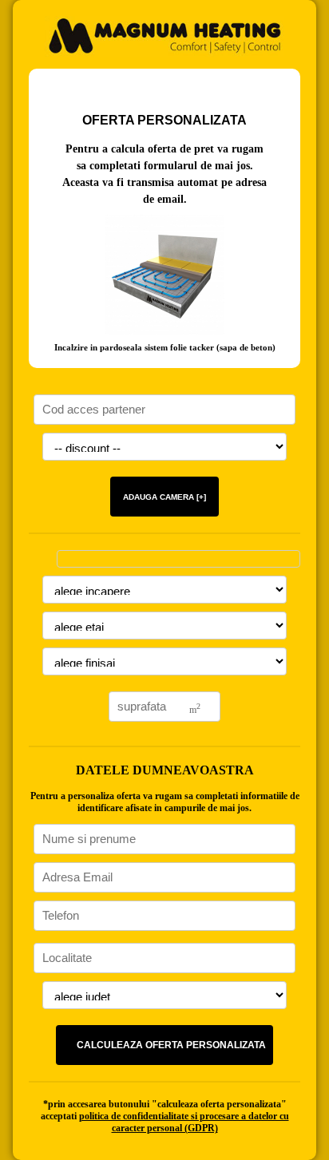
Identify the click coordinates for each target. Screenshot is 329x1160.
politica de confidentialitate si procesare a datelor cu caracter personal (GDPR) (184, 1122)
